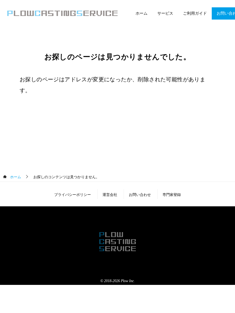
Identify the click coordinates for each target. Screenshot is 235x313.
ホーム (141, 13)
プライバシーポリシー (72, 194)
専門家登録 (171, 194)
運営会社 (110, 194)
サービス (165, 13)
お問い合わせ (140, 194)
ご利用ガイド (195, 13)
